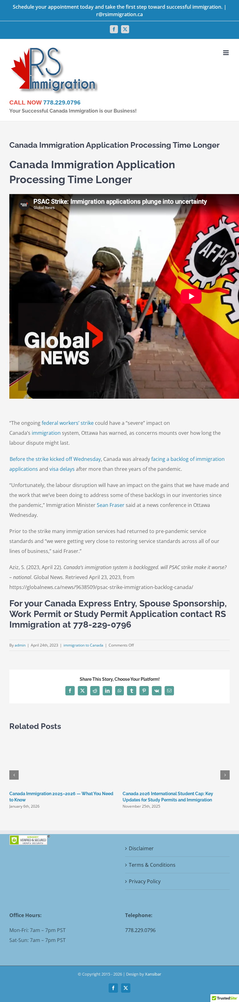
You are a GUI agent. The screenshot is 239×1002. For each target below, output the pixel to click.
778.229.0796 (62, 102)
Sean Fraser (110, 505)
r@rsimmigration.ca (119, 14)
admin (20, 645)
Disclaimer (141, 848)
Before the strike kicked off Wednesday (55, 459)
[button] (14, 775)
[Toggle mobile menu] (226, 52)
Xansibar (153, 974)
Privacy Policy (145, 881)
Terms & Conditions (152, 864)
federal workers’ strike (68, 423)
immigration (46, 432)
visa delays (62, 469)
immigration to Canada (83, 645)
